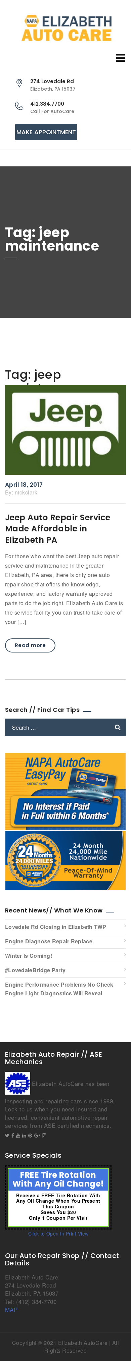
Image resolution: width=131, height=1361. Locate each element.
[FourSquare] (44, 1135)
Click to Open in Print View (58, 1233)
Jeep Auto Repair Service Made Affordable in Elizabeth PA (58, 528)
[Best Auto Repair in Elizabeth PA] (65, 28)
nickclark (26, 492)
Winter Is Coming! (28, 955)
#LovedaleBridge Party (35, 970)
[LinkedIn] (24, 1135)
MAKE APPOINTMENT (46, 132)
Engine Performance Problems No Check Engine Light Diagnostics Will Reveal (59, 989)
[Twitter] (7, 1135)
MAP (11, 1309)
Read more (30, 645)
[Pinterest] (30, 1135)
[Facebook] (12, 1135)
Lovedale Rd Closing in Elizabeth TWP (55, 927)
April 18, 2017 (24, 485)
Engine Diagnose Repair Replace (48, 941)
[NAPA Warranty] (65, 859)
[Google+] (37, 1135)
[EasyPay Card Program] (65, 791)
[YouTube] (18, 1135)
